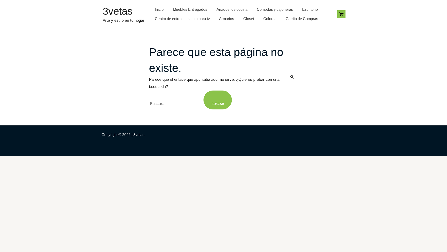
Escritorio (310, 9)
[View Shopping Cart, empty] (341, 14)
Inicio (159, 9)
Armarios (226, 19)
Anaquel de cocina (232, 9)
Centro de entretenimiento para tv (182, 19)
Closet (248, 19)
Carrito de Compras (302, 19)
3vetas (117, 11)
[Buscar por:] (176, 104)
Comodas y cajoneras (275, 9)
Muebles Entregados (190, 9)
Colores (269, 19)
